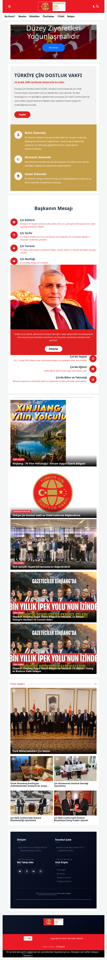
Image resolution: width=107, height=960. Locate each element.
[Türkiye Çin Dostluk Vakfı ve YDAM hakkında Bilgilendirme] (53, 492)
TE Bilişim (60, 946)
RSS (29, 938)
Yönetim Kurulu (64, 877)
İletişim (71, 16)
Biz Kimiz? (10, 16)
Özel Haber (48, 16)
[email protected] (25, 855)
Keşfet (22, 114)
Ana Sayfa (61, 870)
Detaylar (53, 348)
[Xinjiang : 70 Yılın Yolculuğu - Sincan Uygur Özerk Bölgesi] (38, 432)
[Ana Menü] (9, 6)
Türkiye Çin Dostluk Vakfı (47, 893)
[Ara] (97, 6)
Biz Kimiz (53, 47)
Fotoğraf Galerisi (64, 881)
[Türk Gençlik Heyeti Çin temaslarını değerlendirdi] (53, 544)
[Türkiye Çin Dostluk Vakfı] (52, 6)
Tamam (27, 955)
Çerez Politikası (14, 955)
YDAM (60, 16)
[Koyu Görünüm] (94, 6)
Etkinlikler (34, 16)
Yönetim (22, 16)
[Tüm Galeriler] (95, 683)
